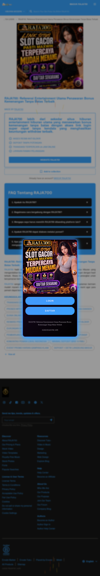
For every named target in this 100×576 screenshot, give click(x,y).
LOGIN (50, 301)
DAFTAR (50, 311)
